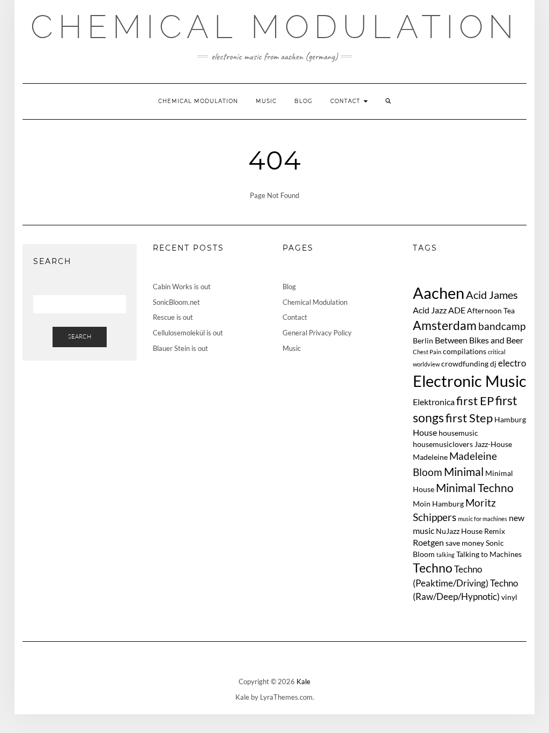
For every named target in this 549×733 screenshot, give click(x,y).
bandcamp (501, 326)
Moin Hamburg (438, 503)
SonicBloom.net (176, 302)
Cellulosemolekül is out (188, 332)
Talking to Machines (489, 554)
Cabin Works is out (182, 286)
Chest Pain (427, 351)
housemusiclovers (443, 444)
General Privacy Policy (317, 332)
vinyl (509, 597)
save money (465, 542)
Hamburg (510, 419)
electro (512, 363)
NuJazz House (459, 531)
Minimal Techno (475, 487)
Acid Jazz (430, 310)
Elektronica (434, 402)
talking (445, 554)
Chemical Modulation (275, 27)
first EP (475, 401)
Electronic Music (469, 381)
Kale (303, 681)
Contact (346, 101)
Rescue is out (173, 317)
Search (79, 336)
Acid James (492, 294)
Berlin (423, 340)
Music (266, 101)
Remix (494, 531)
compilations (464, 351)
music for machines (482, 518)
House (425, 432)
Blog (303, 101)
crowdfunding (464, 363)
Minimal (464, 471)
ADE (456, 310)
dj (493, 363)
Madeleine (430, 456)
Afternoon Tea (491, 310)
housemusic (458, 432)
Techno (432, 567)
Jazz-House (493, 444)
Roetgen (428, 542)
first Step (469, 418)
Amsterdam (445, 325)
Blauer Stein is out (180, 348)
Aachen (438, 292)
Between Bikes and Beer (479, 340)
